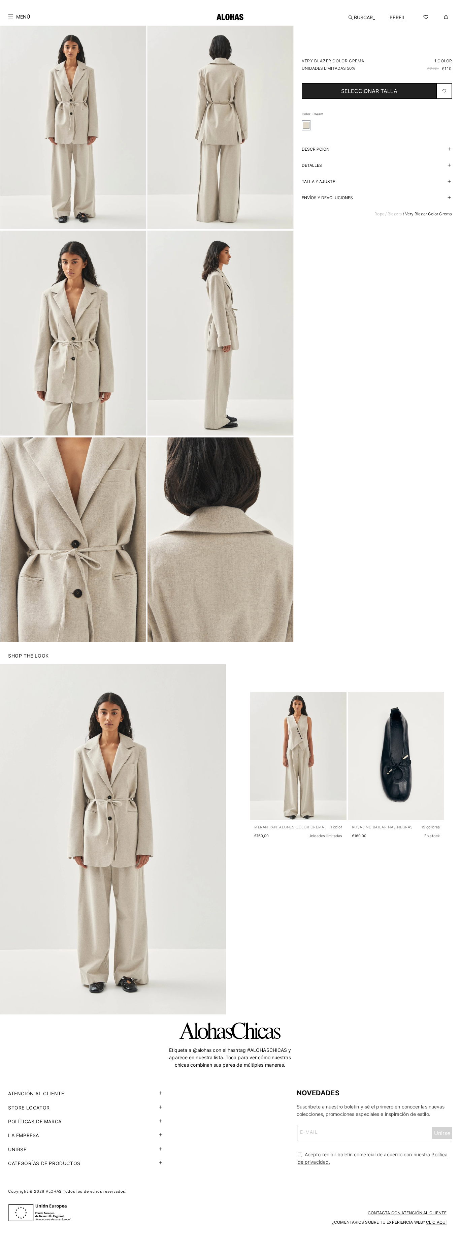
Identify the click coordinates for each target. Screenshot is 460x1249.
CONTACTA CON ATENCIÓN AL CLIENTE (407, 1213)
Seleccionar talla (369, 91)
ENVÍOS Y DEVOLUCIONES (327, 197)
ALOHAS (54, 1191)
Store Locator (29, 1107)
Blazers (395, 213)
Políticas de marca (35, 1121)
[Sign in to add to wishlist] (444, 91)
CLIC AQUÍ (436, 1222)
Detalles (312, 165)
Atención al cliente (36, 1093)
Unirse (17, 1149)
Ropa (379, 213)
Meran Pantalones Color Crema (289, 827)
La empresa (23, 1135)
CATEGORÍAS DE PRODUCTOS (44, 1163)
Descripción (315, 149)
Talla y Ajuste (318, 181)
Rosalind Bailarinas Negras (382, 827)
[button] (19, 16)
